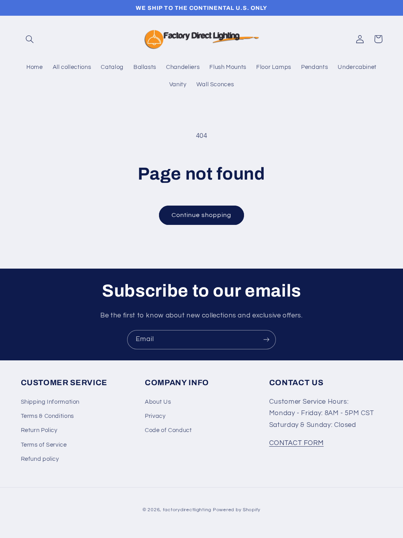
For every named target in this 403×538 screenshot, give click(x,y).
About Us (158, 402)
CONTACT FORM (296, 443)
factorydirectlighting (187, 510)
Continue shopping (202, 215)
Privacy (155, 416)
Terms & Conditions (47, 416)
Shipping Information (50, 402)
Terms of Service (44, 445)
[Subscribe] (266, 339)
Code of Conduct (168, 430)
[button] (30, 39)
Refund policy (40, 459)
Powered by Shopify (237, 510)
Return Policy (39, 430)
